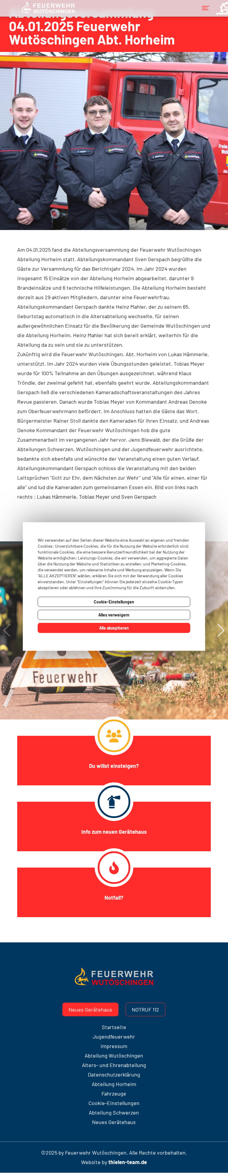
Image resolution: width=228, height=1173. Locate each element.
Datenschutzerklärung (114, 1074)
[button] (221, 630)
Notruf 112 (145, 1009)
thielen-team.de (127, 1162)
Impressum (114, 1046)
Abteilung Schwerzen (114, 1112)
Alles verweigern (113, 614)
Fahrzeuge (114, 1093)
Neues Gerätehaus (90, 1009)
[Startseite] (48, 11)
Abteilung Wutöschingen (114, 1055)
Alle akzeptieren (114, 627)
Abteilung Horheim (114, 1084)
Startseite (114, 1027)
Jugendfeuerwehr (114, 1036)
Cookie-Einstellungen (114, 601)
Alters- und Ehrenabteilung (114, 1065)
